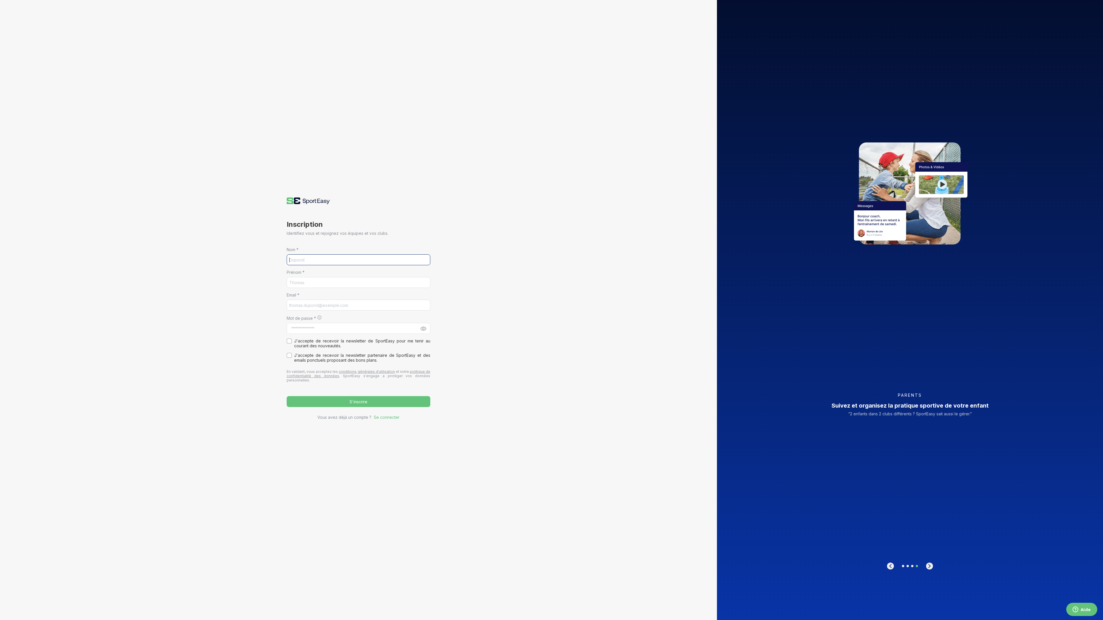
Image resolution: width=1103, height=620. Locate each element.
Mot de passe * (301, 318)
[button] (308, 200)
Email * (293, 294)
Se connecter (387, 417)
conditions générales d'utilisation (367, 371)
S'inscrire (358, 401)
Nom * (292, 249)
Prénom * (295, 272)
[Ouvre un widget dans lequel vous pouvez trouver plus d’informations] (1081, 610)
